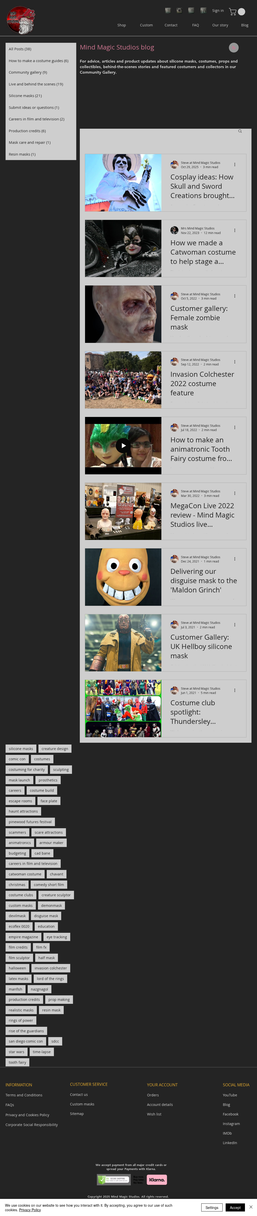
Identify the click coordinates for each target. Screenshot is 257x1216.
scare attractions (49, 832)
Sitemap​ (77, 1113)
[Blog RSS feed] (234, 48)
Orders (153, 1095)
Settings (212, 1207)
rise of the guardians (26, 1030)
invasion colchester (51, 968)
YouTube (230, 1095)
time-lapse (42, 1051)
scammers (17, 832)
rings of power (21, 1020)
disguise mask (46, 915)
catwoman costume (25, 874)
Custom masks (82, 1104)
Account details (160, 1104)
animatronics (20, 842)
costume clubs (21, 895)
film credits (18, 947)
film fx (41, 947)
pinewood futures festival (30, 821)
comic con (17, 759)
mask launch (19, 780)
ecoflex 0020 (19, 926)
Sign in (218, 10)
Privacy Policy (30, 1209)
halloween (17, 968)
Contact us (79, 1094)
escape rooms (20, 801)
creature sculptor (56, 895)
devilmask (17, 915)
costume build (42, 790)
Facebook (230, 1114)
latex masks (18, 978)
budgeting (17, 853)
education (46, 926)
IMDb (227, 1133)
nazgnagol (39, 989)
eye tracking (57, 936)
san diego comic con (26, 1041)
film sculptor (19, 957)
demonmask (51, 905)
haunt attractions (23, 811)
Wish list (154, 1114)
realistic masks (21, 1010)
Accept (235, 1207)
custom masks (21, 905)
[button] (238, 11)
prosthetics (48, 780)
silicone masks (21, 748)
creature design (55, 748)
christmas (17, 884)
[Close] (251, 1207)
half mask (46, 957)
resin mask (51, 1010)
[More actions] (236, 165)
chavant (56, 874)
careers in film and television (33, 863)
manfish (15, 989)
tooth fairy (17, 1062)
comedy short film (49, 884)
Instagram (231, 1123)
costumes (42, 759)
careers (15, 790)
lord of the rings (50, 978)
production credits (24, 999)
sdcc (55, 1041)
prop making (59, 999)
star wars (16, 1051)
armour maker (51, 842)
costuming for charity (27, 769)
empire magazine (23, 936)
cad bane (42, 853)
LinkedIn (230, 1142)
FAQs (10, 1104)
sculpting (61, 769)
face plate (49, 801)
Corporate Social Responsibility (32, 1124)
